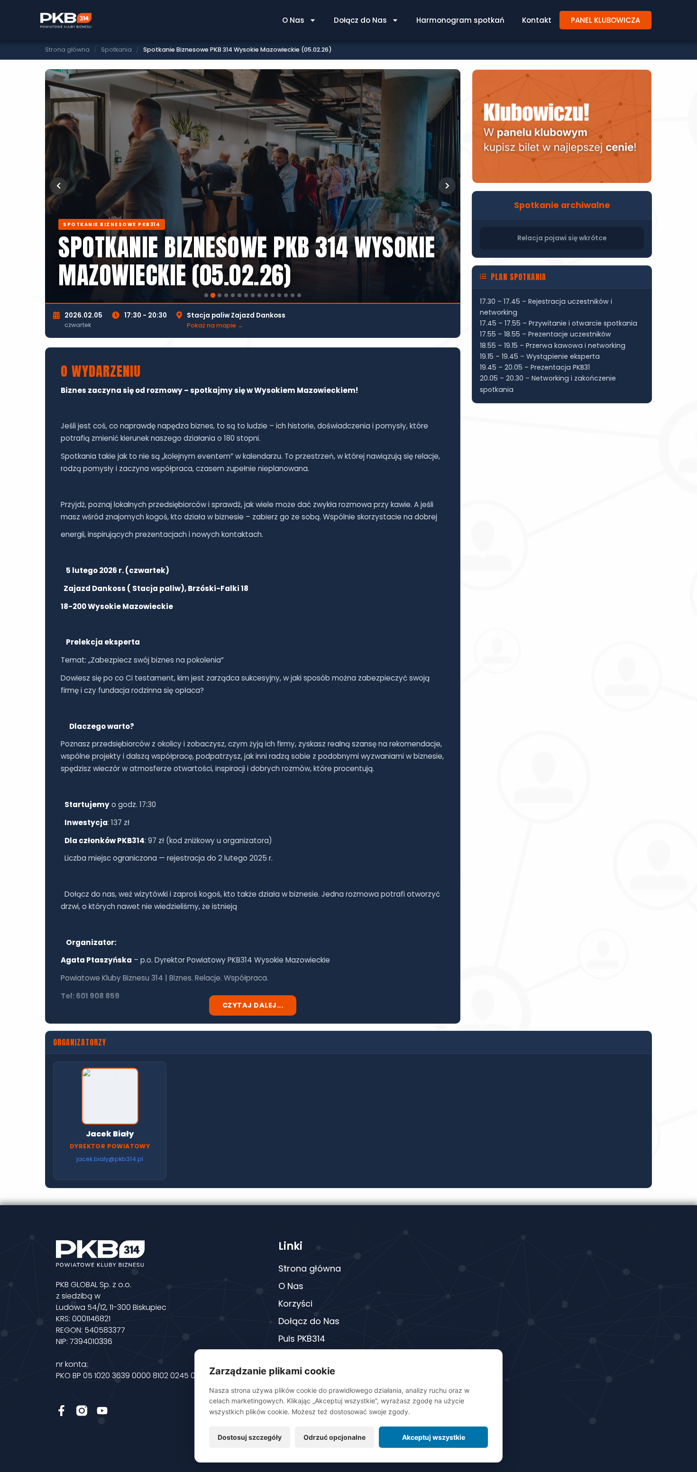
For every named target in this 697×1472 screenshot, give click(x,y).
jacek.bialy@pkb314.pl (109, 1159)
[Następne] (447, 185)
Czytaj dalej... (253, 1005)
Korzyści (295, 1303)
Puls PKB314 (301, 1339)
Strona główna (67, 49)
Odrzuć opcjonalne (334, 1437)
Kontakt (536, 20)
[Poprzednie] (58, 185)
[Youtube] (102, 1410)
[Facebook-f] (61, 1410)
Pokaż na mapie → (215, 325)
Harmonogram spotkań (460, 20)
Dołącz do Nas (360, 20)
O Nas (293, 20)
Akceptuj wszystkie (433, 1437)
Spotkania (116, 49)
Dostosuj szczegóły (250, 1437)
